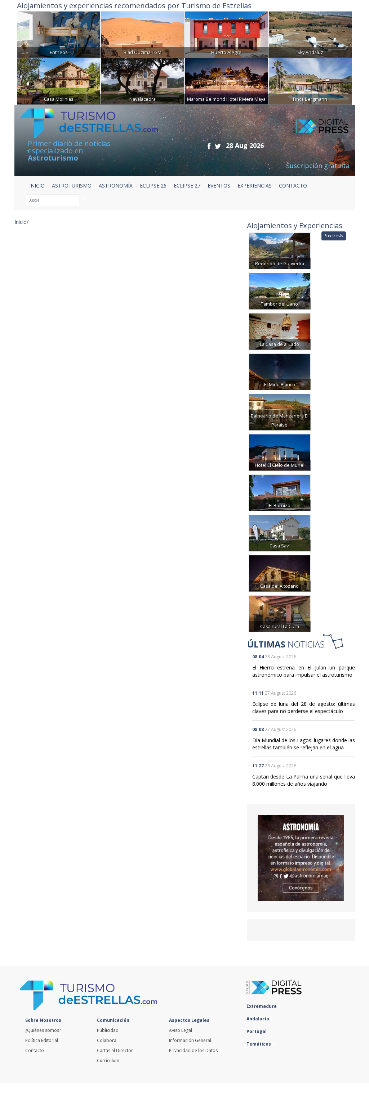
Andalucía (258, 1019)
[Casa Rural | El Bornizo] (280, 492)
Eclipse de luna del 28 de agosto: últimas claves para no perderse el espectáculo (303, 707)
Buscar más (333, 235)
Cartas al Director (115, 1050)
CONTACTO (293, 185)
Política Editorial (41, 1040)
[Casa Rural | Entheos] (59, 33)
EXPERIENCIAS (254, 185)
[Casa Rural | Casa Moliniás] (59, 80)
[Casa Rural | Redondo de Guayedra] (280, 250)
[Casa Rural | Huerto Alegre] (226, 33)
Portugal (257, 1031)
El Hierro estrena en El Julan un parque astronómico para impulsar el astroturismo (303, 671)
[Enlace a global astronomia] (301, 858)
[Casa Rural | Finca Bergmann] (310, 80)
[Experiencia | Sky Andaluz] (310, 33)
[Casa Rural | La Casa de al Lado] (280, 331)
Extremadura (262, 1006)
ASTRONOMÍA (116, 185)
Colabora (106, 1040)
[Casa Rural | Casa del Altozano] (280, 572)
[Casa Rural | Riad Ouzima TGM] (142, 33)
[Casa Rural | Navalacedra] (142, 80)
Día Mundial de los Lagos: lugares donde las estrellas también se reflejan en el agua (303, 744)
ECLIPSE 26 (153, 185)
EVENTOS (219, 185)
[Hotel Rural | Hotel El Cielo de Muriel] (280, 451)
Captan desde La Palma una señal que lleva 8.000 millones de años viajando (303, 780)
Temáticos (259, 1044)
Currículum (108, 1060)
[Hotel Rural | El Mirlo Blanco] (280, 371)
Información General (190, 1040)
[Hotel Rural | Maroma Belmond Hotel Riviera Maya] (226, 80)
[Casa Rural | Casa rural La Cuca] (280, 613)
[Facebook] (209, 146)
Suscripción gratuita (318, 165)
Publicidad (108, 1030)
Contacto (34, 1050)
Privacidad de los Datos (193, 1050)
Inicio (37, 185)
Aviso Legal (180, 1030)
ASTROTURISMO (72, 185)
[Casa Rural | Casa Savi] (280, 532)
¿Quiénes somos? (43, 1030)
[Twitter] (218, 146)
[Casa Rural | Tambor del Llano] (280, 290)
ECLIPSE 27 (187, 185)
